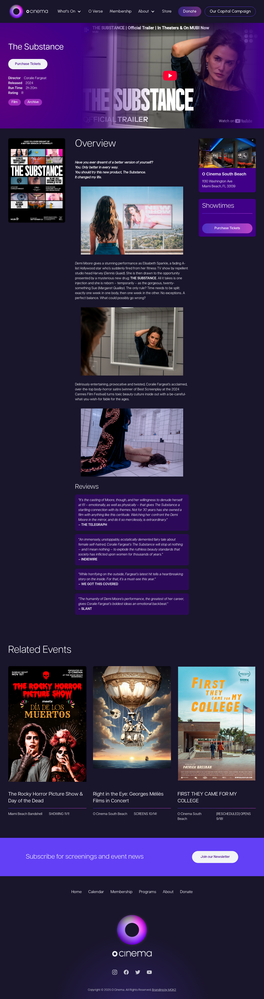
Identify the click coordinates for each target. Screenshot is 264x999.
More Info (47, 735)
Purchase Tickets (28, 64)
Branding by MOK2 (164, 990)
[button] (69, 11)
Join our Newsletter (215, 857)
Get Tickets (47, 718)
